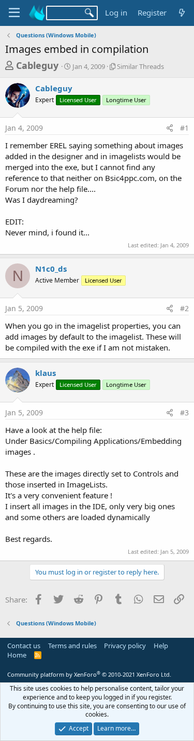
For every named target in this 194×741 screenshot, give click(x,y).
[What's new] (182, 12)
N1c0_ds (51, 268)
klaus (45, 373)
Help (161, 645)
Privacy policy (125, 645)
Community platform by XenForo (89, 674)
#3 (184, 412)
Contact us (23, 645)
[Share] (169, 128)
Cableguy (37, 65)
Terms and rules (72, 645)
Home (16, 655)
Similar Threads (140, 66)
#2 (184, 308)
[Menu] (14, 13)
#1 (184, 128)
